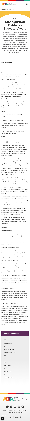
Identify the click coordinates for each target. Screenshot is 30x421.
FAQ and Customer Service (8, 410)
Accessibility (25, 410)
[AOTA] (8, 4)
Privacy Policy (19, 412)
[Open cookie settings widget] (2, 418)
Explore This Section (8, 9)
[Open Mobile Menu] (23, 4)
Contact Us (18, 410)
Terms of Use (11, 412)
